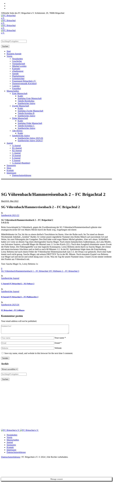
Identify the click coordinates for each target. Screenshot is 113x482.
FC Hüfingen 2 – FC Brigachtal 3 (64, 271)
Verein (9, 437)
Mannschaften (13, 440)
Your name (60, 338)
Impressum (11, 450)
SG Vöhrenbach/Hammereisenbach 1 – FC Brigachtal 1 (25, 271)
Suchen (5, 46)
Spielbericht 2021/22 (10, 215)
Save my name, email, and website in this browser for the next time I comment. (38, 353)
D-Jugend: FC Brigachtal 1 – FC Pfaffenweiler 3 (19, 297)
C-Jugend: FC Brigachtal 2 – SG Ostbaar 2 (17, 284)
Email (58, 343)
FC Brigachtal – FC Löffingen (12, 310)
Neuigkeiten (12, 435)
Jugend (10, 442)
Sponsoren (11, 445)
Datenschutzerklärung (16, 452)
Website (58, 348)
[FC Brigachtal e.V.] (20, 430)
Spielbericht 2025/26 (10, 305)
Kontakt (10, 447)
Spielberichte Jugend (10, 278)
